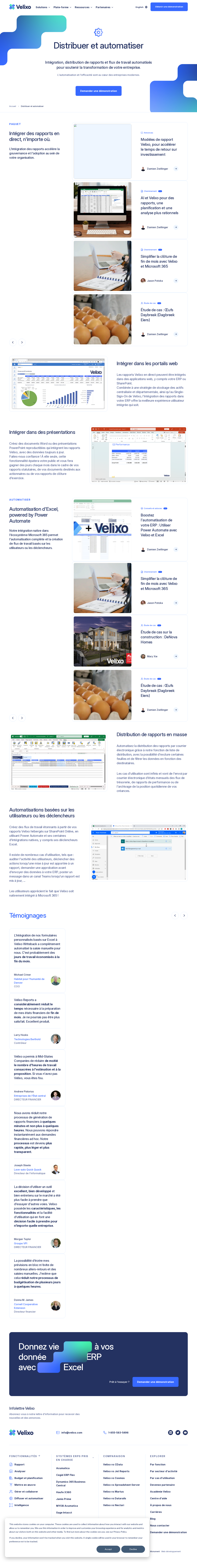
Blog (152, 1518)
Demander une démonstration (98, 90)
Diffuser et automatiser (28, 1498)
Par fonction (157, 1464)
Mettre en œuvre (25, 1484)
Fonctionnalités (23, 1456)
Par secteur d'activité (163, 1471)
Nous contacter (159, 1525)
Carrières (156, 1511)
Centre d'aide (158, 1498)
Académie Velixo (160, 1491)
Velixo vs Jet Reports (116, 1471)
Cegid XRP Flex (65, 1474)
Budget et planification (28, 1478)
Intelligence (21, 1505)
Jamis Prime (63, 1499)
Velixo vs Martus (113, 1491)
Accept (108, 1549)
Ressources (82, 7)
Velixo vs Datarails (114, 1498)
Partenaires (103, 7)
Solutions (41, 7)
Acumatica (63, 1468)
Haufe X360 (63, 1492)
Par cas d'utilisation (162, 1478)
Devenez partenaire (162, 1484)
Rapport (19, 1464)
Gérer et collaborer (26, 1491)
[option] (141, 7)
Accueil (12, 106)
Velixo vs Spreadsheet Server (121, 1484)
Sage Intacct (64, 1512)
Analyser (20, 1471)
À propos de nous (160, 1505)
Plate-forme (61, 7)
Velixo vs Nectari (113, 1505)
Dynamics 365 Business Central (70, 1483)
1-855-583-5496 (118, 1432)
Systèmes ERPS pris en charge (72, 1458)
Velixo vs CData (113, 1464)
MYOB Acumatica (67, 1505)
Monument (165, 1551)
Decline (133, 1549)
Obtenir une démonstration (169, 6)
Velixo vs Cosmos (114, 1478)
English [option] (139, 7)
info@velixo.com (71, 1432)
